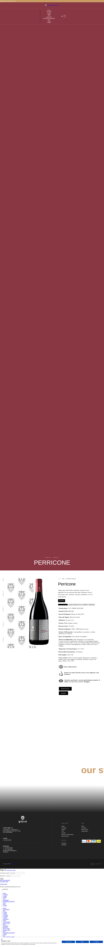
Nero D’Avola (6, 923)
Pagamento (5, 926)
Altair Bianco (6, 909)
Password (3, 875)
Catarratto (5, 915)
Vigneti (5, 897)
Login (2, 878)
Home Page (48, 557)
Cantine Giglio (3, 884)
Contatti (5, 905)
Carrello (5, 913)
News (4, 902)
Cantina (5, 896)
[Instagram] (100, 863)
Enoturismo (6, 900)
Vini (4, 898)
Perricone (5, 927)
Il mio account (6, 921)
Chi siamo (5, 894)
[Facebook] (97, 863)
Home (4, 893)
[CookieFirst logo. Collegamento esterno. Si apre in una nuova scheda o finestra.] (1, 939)
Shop (4, 904)
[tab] (63, 604)
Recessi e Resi (6, 930)
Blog (4, 911)
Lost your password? (5, 880)
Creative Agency (14, 863)
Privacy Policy (6, 928)
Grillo (4, 920)
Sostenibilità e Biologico (9, 901)
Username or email (5, 873)
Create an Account (10, 870)
